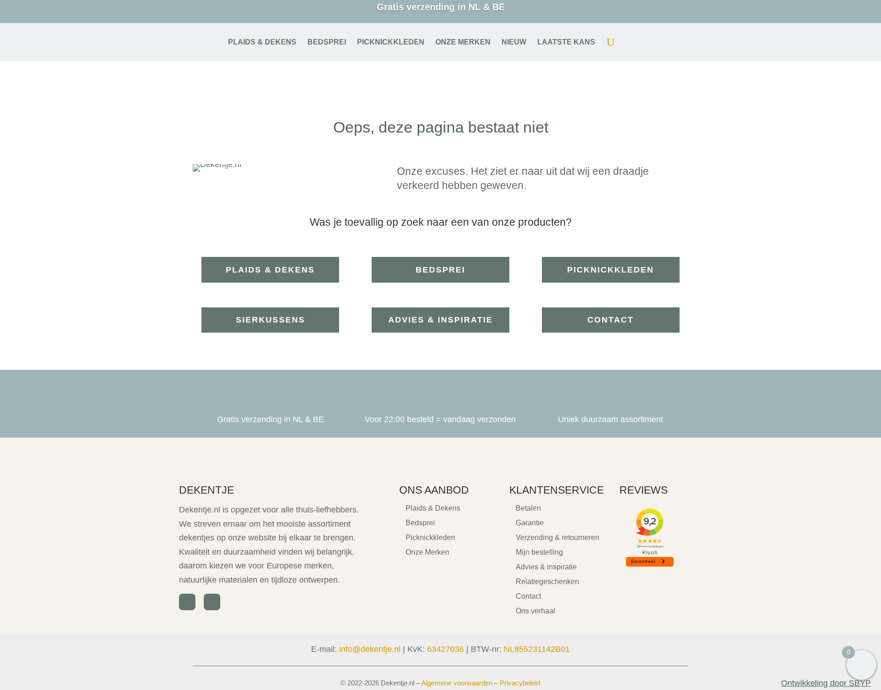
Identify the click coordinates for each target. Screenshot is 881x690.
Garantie (530, 523)
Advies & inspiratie (440, 319)
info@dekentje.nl (370, 649)
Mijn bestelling (539, 552)
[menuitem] (262, 42)
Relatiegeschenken (547, 581)
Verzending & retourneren (557, 537)
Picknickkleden (610, 269)
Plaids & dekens (270, 269)
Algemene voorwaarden (456, 683)
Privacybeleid (520, 683)
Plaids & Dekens (433, 508)
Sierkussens (270, 319)
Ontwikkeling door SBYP (826, 683)
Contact (610, 319)
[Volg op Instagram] (212, 602)
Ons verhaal (535, 611)
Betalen (528, 508)
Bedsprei (440, 269)
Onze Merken (427, 552)
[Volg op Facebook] (187, 602)
